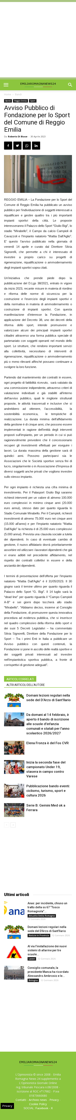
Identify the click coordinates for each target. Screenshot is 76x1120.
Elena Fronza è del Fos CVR (47, 743)
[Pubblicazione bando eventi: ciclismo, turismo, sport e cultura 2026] (14, 791)
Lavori (32, 958)
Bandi (18, 94)
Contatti (21, 1100)
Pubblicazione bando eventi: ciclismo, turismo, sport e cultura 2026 (48, 790)
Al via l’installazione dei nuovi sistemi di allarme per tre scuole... (47, 950)
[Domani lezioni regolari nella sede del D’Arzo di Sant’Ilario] (14, 700)
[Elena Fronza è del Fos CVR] (14, 748)
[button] (70, 84)
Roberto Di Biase (17, 136)
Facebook (41, 1108)
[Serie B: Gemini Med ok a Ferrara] (14, 810)
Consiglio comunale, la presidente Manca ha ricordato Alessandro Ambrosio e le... (48, 971)
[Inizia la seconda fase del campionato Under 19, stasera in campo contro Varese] (14, 767)
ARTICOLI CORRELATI (20, 679)
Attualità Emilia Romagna (42, 915)
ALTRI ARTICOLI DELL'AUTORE (25, 684)
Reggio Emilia (20, 100)
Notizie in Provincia (39, 935)
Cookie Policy (38, 1104)
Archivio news (38, 1100)
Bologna (33, 980)
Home (7, 94)
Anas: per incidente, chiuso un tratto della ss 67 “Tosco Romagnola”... (47, 907)
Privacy (54, 1100)
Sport (32, 100)
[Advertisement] (38, 39)
